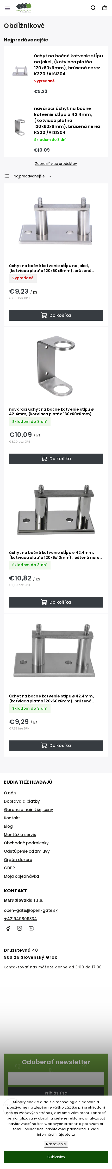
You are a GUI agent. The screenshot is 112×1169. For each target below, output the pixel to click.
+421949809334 (20, 918)
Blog (8, 826)
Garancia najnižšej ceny (28, 809)
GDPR (9, 868)
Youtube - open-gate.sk (31, 928)
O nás (10, 793)
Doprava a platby (22, 801)
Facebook (8, 928)
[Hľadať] (93, 8)
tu (73, 1134)
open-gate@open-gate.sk (31, 910)
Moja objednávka (21, 876)
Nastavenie (56, 1144)
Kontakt (12, 818)
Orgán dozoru (18, 859)
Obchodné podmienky (26, 843)
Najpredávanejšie (29, 176)
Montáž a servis (20, 834)
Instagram (19, 928)
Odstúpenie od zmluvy (27, 851)
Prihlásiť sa (56, 1093)
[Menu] (7, 8)
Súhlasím (56, 1157)
